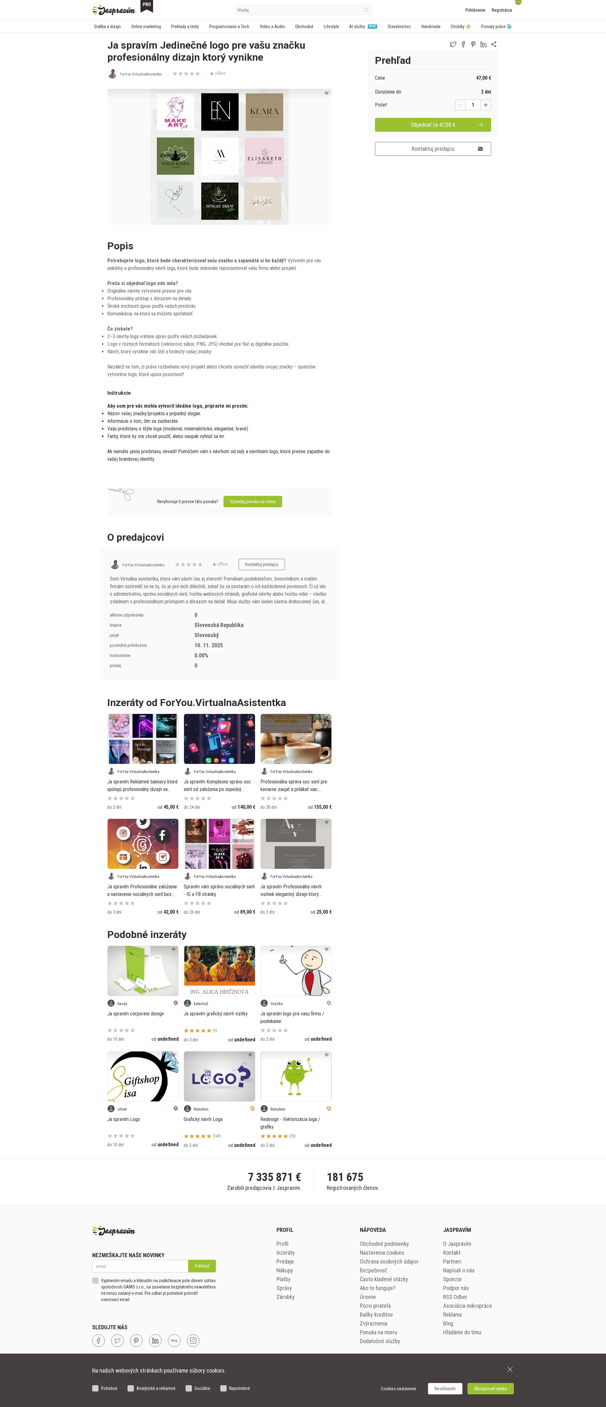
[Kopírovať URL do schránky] (494, 44)
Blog (448, 1323)
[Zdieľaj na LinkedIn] (483, 44)
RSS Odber (455, 1297)
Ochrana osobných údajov (389, 1261)
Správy (284, 1288)
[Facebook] (98, 1340)
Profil (282, 1243)
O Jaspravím (457, 1243)
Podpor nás (456, 1288)
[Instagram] (193, 1340)
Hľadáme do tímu (462, 1332)
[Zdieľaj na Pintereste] (473, 44)
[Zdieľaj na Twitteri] (453, 44)
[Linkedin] (155, 1340)
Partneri (452, 1261)
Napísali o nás (459, 1270)
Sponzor (452, 1279)
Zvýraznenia (373, 1323)
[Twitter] (117, 1340)
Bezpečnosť (373, 1270)
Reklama (452, 1314)
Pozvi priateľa (375, 1305)
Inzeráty (285, 1252)
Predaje (285, 1261)
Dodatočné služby (380, 1341)
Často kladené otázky (384, 1279)
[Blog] (174, 1340)
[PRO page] (146, 6)
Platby (283, 1279)
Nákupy (284, 1270)
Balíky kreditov (376, 1314)
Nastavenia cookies (382, 1252)
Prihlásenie (475, 10)
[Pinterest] (136, 1340)
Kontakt (451, 1252)
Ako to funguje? (377, 1288)
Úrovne (368, 1297)
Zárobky (285, 1297)
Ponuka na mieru (378, 1332)
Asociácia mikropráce (467, 1305)
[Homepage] (113, 10)
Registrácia (502, 10)
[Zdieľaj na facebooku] (463, 44)
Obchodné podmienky (384, 1243)
